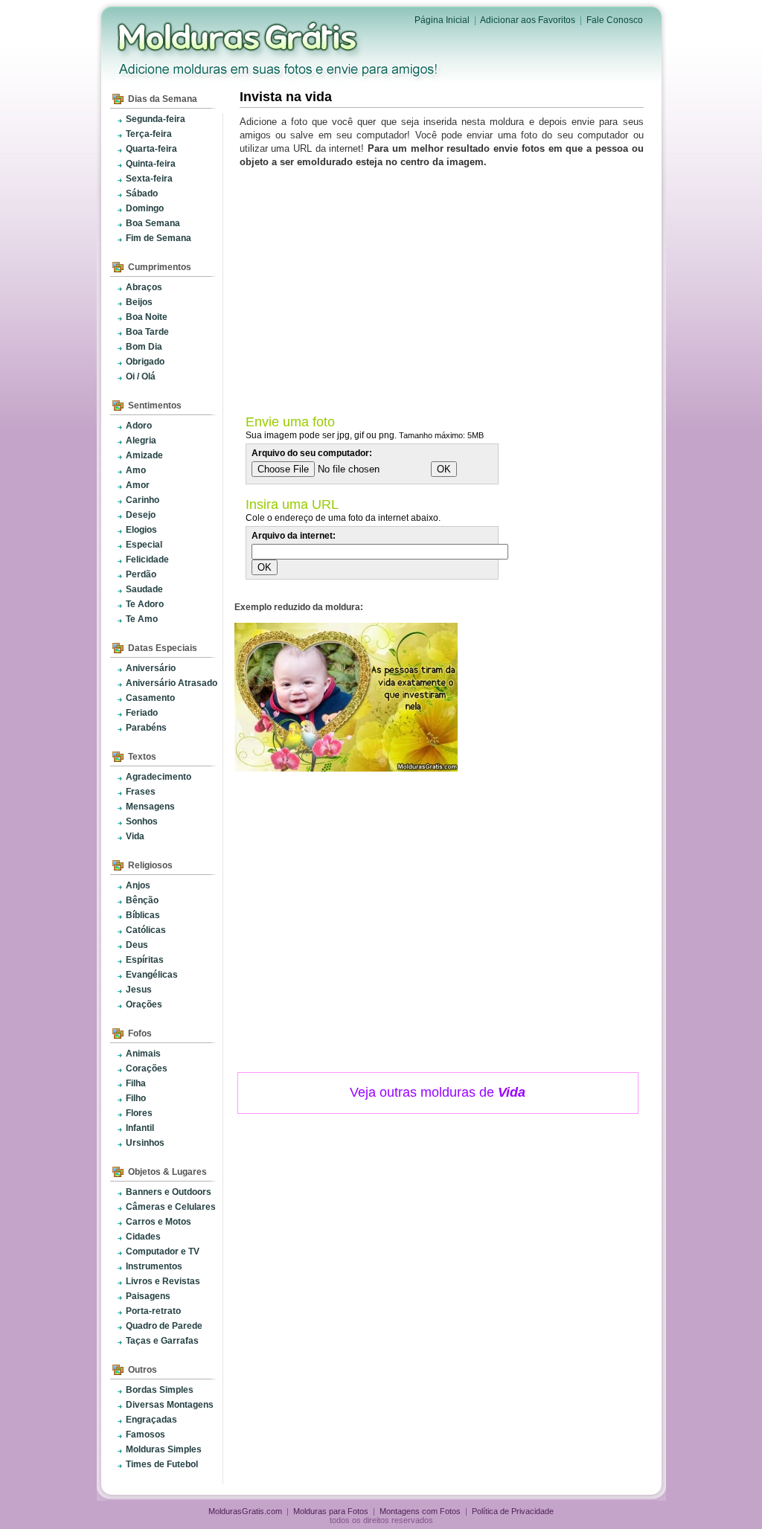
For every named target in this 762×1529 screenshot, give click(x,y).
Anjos (138, 885)
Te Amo (142, 619)
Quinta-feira (151, 163)
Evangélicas (152, 974)
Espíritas (145, 960)
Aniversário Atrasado (171, 683)
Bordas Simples (159, 1390)
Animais (143, 1053)
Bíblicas (143, 915)
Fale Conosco (614, 20)
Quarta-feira (151, 149)
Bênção (142, 900)
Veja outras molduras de (437, 1092)
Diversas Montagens (170, 1405)
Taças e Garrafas (162, 1341)
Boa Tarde (147, 332)
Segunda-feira (155, 119)
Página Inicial (442, 20)
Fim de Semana (158, 238)
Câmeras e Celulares (171, 1207)
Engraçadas (151, 1419)
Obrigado (145, 361)
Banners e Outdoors (168, 1192)
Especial (144, 544)
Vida (135, 836)
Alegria (141, 440)
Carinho (142, 500)
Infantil (140, 1128)
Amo (136, 470)
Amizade (144, 455)
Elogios (141, 530)
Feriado (142, 713)
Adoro (139, 425)
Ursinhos (145, 1143)
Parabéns (146, 727)
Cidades (143, 1236)
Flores (139, 1113)
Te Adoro (145, 604)
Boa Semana (153, 223)
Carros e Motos (158, 1222)
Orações (144, 1004)
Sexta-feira (149, 178)
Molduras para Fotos (239, 37)
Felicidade (147, 559)
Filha (136, 1083)
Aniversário (151, 668)
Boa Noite (146, 317)
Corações (146, 1068)
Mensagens (150, 806)
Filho (136, 1098)
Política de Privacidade (513, 1511)
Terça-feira (149, 134)
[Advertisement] (444, 288)
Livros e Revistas (163, 1281)
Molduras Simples (164, 1449)
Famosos (145, 1434)
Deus (137, 945)
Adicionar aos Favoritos (527, 20)
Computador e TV (162, 1251)
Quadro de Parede (164, 1326)
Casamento (150, 698)
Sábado (142, 193)
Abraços (144, 287)
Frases (141, 791)
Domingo (145, 208)
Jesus (139, 989)
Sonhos (142, 821)
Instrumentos (154, 1266)
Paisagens (148, 1296)
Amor (138, 485)
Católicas (146, 930)
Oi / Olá (141, 376)
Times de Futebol (162, 1464)
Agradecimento (158, 777)
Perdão (141, 574)
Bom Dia (144, 347)
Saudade (144, 589)
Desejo (141, 515)
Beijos (139, 302)
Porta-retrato (153, 1311)
